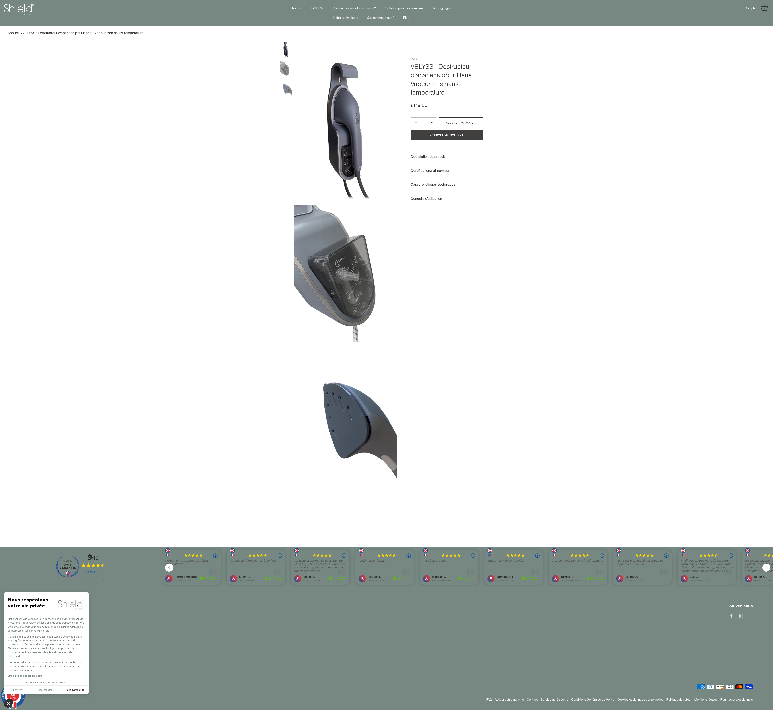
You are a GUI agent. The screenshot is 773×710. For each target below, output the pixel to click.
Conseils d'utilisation (426, 198)
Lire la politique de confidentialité (25, 676)
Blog (406, 17)
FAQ (489, 699)
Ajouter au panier (461, 123)
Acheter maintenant (446, 136)
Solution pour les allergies (404, 8)
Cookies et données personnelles (640, 699)
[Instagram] (741, 616)
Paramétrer (46, 689)
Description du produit (428, 156)
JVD (414, 59)
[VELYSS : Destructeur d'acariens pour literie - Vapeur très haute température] (285, 49)
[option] (285, 50)
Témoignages (442, 8)
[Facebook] (731, 616)
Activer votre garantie (509, 699)
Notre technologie (345, 17)
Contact (532, 699)
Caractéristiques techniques (433, 184)
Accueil (296, 8)
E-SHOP (317, 8)
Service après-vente (554, 699)
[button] (8, 703)
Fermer (18, 689)
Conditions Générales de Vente (592, 699)
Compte (750, 8)
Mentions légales (706, 699)
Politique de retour (679, 699)
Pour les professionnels (736, 699)
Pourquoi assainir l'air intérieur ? (354, 8)
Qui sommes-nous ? (381, 17)
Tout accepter (74, 689)
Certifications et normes (430, 170)
